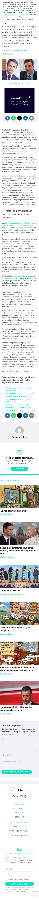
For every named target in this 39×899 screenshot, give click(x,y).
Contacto (19, 817)
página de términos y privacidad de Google (16, 14)
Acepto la (18, 879)
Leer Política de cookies (25, 19)
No (13, 19)
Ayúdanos (19, 812)
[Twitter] (17, 796)
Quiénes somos (19, 808)
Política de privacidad (19, 831)
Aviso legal (19, 826)
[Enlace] (20, 790)
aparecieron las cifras (22, 276)
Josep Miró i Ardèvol (7, 557)
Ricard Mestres (22, 51)
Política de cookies (19, 835)
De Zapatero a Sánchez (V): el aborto (20, 411)
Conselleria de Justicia (11, 278)
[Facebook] (13, 796)
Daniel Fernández (6, 514)
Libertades (8, 54)
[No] (37, 11)
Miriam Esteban (5, 714)
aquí (19, 889)
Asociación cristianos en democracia (12, 594)
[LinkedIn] (21, 796)
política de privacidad (21, 879)
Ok (8, 19)
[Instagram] (25, 796)
